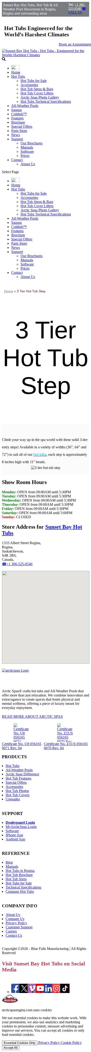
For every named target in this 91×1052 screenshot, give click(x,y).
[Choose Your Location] (15, 68)
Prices (25, 156)
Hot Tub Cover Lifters (37, 93)
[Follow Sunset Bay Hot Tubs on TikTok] (65, 992)
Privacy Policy (16, 923)
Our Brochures (31, 143)
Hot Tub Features (18, 778)
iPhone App (14, 835)
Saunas (16, 110)
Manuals (27, 147)
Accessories (29, 85)
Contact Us (14, 935)
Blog (9, 862)
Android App (15, 839)
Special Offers (21, 126)
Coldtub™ (19, 114)
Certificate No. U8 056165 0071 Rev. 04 (21, 746)
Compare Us (15, 919)
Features (17, 118)
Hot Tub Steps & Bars (37, 89)
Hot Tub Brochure (19, 875)
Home (15, 72)
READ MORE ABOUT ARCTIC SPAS (32, 716)
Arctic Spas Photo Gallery (40, 97)
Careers (11, 931)
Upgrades (13, 799)
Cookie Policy (71, 1043)
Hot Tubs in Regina (20, 871)
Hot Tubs (18, 76)
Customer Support (19, 927)
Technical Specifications (23, 887)
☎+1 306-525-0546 (17, 564)
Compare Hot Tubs (20, 891)
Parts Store (19, 131)
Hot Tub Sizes (16, 879)
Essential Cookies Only (19, 1043)
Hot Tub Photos (17, 791)
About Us (28, 164)
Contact (17, 160)
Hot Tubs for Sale (34, 81)
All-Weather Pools (24, 106)
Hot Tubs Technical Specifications (46, 101)
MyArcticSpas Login (21, 827)
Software (27, 151)
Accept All (11, 1047)
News (15, 135)
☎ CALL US (77, 10)
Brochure (18, 122)
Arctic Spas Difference (22, 774)
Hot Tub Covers (17, 795)
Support (17, 139)
